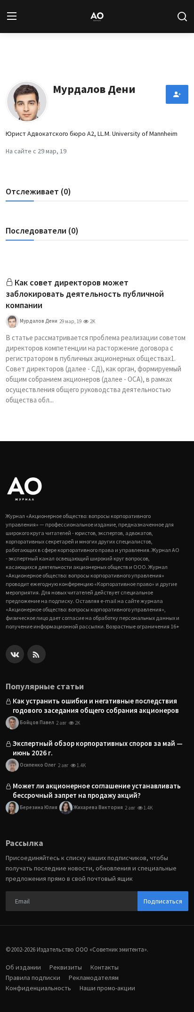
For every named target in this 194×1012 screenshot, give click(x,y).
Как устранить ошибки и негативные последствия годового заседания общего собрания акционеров (96, 705)
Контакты (104, 967)
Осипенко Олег (37, 764)
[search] (182, 16)
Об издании (23, 967)
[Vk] (15, 654)
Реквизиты (65, 967)
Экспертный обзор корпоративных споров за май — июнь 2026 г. (98, 748)
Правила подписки (33, 977)
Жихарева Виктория (98, 806)
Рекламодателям (94, 977)
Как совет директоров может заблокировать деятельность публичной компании (85, 293)
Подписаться (163, 901)
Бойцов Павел (36, 722)
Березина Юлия (38, 806)
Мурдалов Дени (38, 321)
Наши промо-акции (107, 988)
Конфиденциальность (38, 988)
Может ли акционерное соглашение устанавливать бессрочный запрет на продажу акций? (97, 790)
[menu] (12, 16)
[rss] (36, 654)
